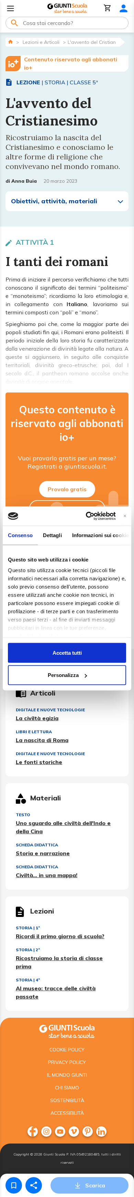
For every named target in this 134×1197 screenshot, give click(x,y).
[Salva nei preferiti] (13, 1185)
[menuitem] (32, 1131)
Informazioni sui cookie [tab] (100, 535)
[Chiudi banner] (125, 516)
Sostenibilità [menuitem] (67, 1100)
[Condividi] (33, 1185)
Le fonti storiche (39, 762)
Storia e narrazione (43, 853)
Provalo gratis (67, 489)
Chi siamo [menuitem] (67, 1088)
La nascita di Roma (42, 740)
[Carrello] (107, 8)
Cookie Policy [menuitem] (67, 1050)
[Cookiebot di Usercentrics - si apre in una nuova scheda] (87, 516)
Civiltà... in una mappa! (46, 875)
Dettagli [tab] (52, 535)
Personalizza (63, 675)
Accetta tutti (67, 652)
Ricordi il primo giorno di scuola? (60, 936)
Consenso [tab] (20, 535)
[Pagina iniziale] (10, 42)
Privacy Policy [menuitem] (67, 1062)
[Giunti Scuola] (67, 8)
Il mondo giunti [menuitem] (67, 1075)
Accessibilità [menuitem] (67, 1113)
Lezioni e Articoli (41, 42)
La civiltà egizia (37, 718)
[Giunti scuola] (67, 1030)
